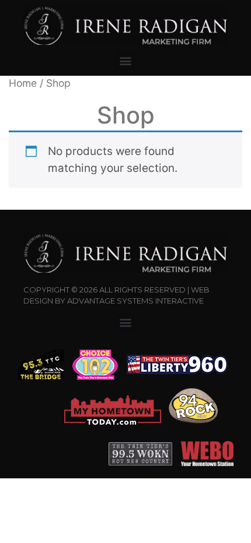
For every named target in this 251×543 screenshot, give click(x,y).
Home (23, 83)
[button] (125, 60)
